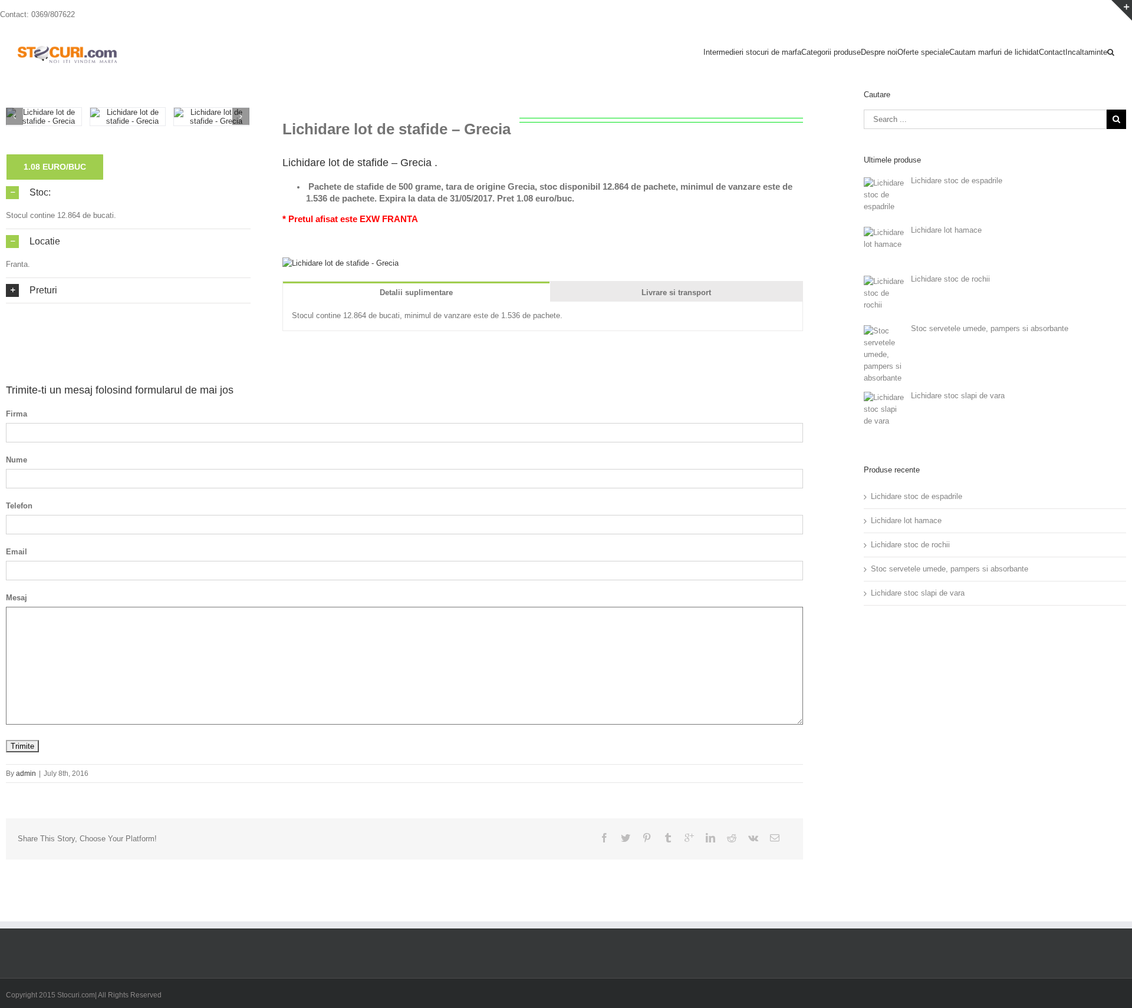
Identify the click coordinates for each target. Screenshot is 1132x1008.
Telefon (19, 505)
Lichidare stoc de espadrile (916, 496)
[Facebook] (604, 837)
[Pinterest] (646, 837)
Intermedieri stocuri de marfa (752, 52)
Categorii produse (831, 52)
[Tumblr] (668, 837)
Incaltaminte (1086, 52)
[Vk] (753, 837)
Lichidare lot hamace (906, 520)
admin (26, 773)
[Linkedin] (710, 837)
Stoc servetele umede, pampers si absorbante (949, 568)
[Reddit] (731, 837)
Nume (16, 459)
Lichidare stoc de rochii (910, 544)
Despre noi (879, 52)
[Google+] (689, 837)
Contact (1052, 52)
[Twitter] (625, 837)
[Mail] (774, 837)
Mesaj (16, 597)
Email (16, 551)
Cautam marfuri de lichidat (994, 52)
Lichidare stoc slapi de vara (918, 593)
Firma (16, 413)
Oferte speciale (923, 52)
